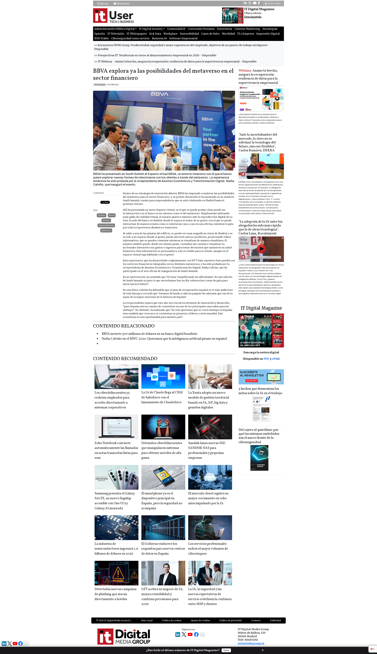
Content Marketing (247, 28)
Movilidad (228, 33)
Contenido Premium (201, 28)
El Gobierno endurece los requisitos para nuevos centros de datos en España (163, 549)
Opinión (99, 33)
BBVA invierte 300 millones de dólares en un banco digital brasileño (149, 334)
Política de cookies (171, 620)
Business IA (159, 38)
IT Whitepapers (137, 33)
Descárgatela (252, 17)
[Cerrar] (263, 650)
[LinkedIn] (245, 3)
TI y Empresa (245, 33)
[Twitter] (249, 3)
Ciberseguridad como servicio (130, 38)
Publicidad (275, 620)
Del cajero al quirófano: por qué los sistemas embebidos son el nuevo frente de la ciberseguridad (259, 436)
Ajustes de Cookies (200, 620)
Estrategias (270, 28)
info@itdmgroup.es (251, 643)
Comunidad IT (176, 28)
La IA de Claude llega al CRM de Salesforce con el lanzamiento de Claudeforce (162, 397)
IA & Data (155, 33)
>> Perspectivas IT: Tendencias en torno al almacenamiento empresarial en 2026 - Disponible (155, 55)
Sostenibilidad (189, 33)
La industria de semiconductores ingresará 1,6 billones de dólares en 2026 (116, 549)
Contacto (256, 620)
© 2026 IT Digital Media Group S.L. (113, 620)
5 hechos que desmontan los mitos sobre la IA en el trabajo (260, 391)
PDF (266, 358)
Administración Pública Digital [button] (114, 28)
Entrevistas (224, 28)
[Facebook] (259, 3)
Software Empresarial (183, 38)
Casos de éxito (210, 33)
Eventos (101, 215)
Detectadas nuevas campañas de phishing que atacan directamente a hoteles (116, 594)
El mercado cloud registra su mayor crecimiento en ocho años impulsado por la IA (208, 498)
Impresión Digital (268, 33)
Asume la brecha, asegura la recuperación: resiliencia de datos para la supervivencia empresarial (258, 76)
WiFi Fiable (101, 38)
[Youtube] (255, 3)
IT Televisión (116, 33)
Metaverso (106, 230)
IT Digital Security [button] (151, 28)
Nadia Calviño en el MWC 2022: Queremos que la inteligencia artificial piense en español (164, 339)
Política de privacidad (230, 620)
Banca (111, 215)
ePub (275, 358)
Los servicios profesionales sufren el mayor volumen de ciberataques (208, 549)
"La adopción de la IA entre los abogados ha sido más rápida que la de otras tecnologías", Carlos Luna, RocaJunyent (260, 228)
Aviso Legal (147, 620)
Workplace (170, 33)
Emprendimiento (106, 225)
